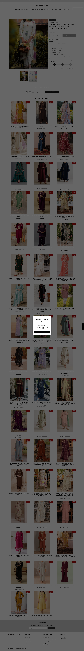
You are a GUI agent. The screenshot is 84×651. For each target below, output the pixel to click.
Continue (42, 331)
